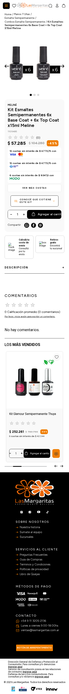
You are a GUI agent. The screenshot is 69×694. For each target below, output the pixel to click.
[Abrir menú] (6, 5)
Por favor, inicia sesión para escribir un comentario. (30, 316)
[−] (10, 453)
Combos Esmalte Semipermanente (25, 21)
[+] (22, 453)
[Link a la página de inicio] (9, 14)
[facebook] (33, 225)
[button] (34, 188)
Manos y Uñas (22, 14)
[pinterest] (40, 225)
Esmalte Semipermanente (19, 18)
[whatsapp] (27, 225)
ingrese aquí (15, 666)
